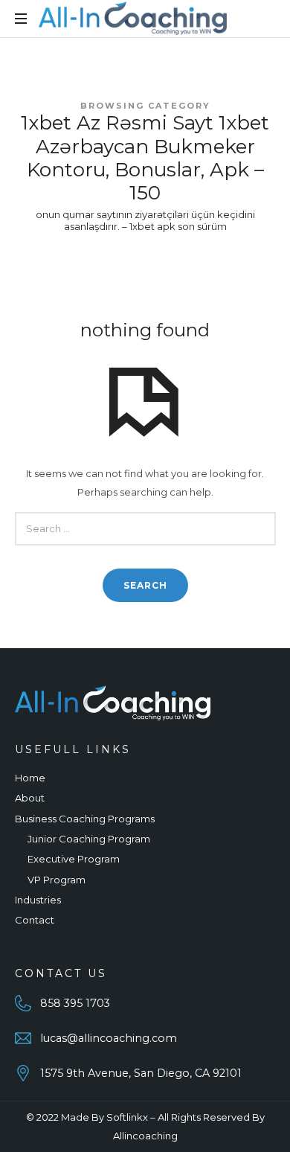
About (30, 798)
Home (30, 778)
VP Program (57, 880)
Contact (34, 920)
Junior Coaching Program (89, 839)
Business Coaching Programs (85, 819)
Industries (38, 900)
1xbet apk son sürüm (178, 226)
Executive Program (74, 859)
